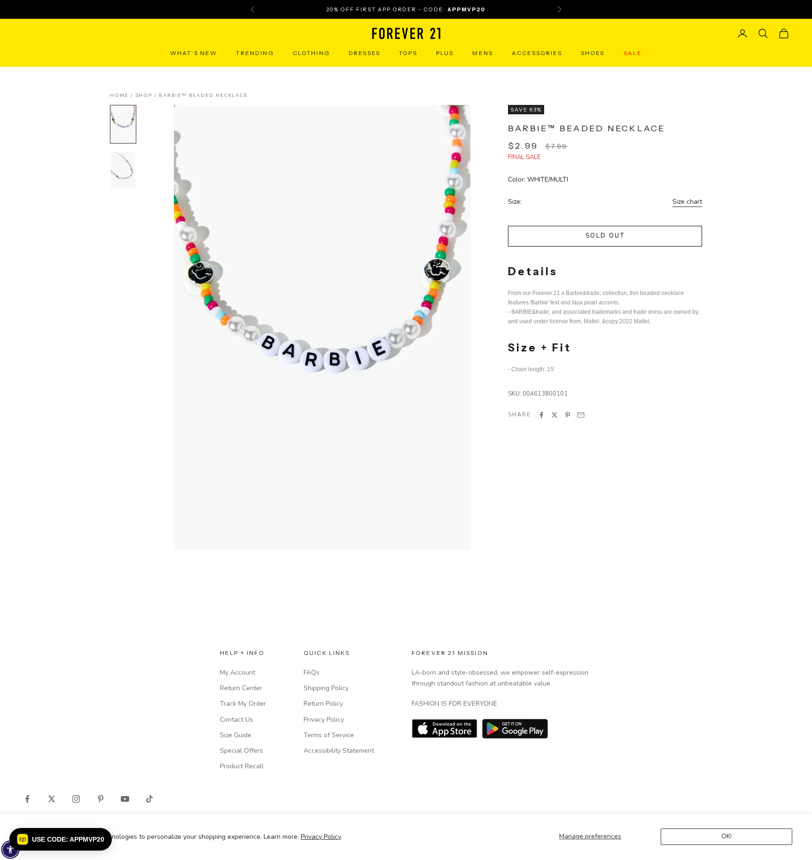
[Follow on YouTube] (125, 799)
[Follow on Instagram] (76, 799)
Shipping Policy (326, 688)
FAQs (312, 672)
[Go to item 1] (123, 124)
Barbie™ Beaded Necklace (203, 95)
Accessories (537, 52)
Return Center (241, 688)
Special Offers (241, 750)
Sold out (605, 236)
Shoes (593, 52)
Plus (445, 52)
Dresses (364, 52)
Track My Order (243, 703)
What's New (194, 52)
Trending (254, 52)
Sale (633, 52)
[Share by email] (581, 415)
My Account (237, 672)
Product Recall (242, 766)
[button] (60, 839)
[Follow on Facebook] (27, 799)
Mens (482, 52)
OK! (726, 836)
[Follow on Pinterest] (100, 799)
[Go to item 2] (123, 170)
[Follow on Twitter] (51, 799)
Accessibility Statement (339, 750)
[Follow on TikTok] (149, 799)
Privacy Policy (321, 836)
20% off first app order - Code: (406, 9)
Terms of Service (329, 735)
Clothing (311, 52)
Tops (408, 52)
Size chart (687, 202)
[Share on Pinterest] (567, 415)
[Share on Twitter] (554, 415)
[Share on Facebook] (541, 415)
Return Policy (323, 703)
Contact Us (236, 719)
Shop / (147, 95)
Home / (122, 95)
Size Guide (235, 735)
